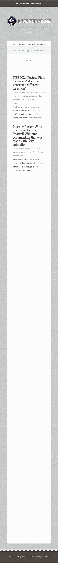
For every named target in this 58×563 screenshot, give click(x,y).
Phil (22, 149)
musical (24, 100)
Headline (16, 100)
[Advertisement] (35, 66)
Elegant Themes (24, 557)
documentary (31, 96)
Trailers (40, 152)
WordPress (45, 557)
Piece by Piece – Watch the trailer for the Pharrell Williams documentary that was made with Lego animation (28, 135)
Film (39, 96)
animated (21, 96)
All (16, 96)
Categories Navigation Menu (31, 44)
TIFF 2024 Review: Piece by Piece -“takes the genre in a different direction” (29, 83)
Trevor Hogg (26, 92)
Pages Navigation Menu (31, 4)
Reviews (31, 100)
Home (15, 51)
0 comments (18, 156)
